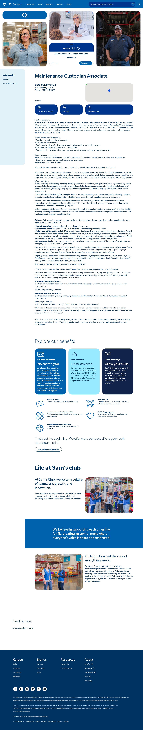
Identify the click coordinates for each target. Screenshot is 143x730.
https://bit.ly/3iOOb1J (72, 261)
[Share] (53, 63)
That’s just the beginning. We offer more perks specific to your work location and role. (79, 440)
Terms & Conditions (41, 721)
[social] (15, 689)
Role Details (9, 75)
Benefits (6, 79)
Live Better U (77, 360)
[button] (57, 63)
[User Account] (139, 4)
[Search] (133, 4)
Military (69, 4)
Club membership (46, 360)
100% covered (82, 364)
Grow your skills (116, 364)
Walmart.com (30, 721)
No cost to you (48, 364)
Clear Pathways (112, 360)
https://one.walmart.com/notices (103, 239)
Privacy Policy (52, 721)
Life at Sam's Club (10, 84)
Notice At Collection (63, 721)
